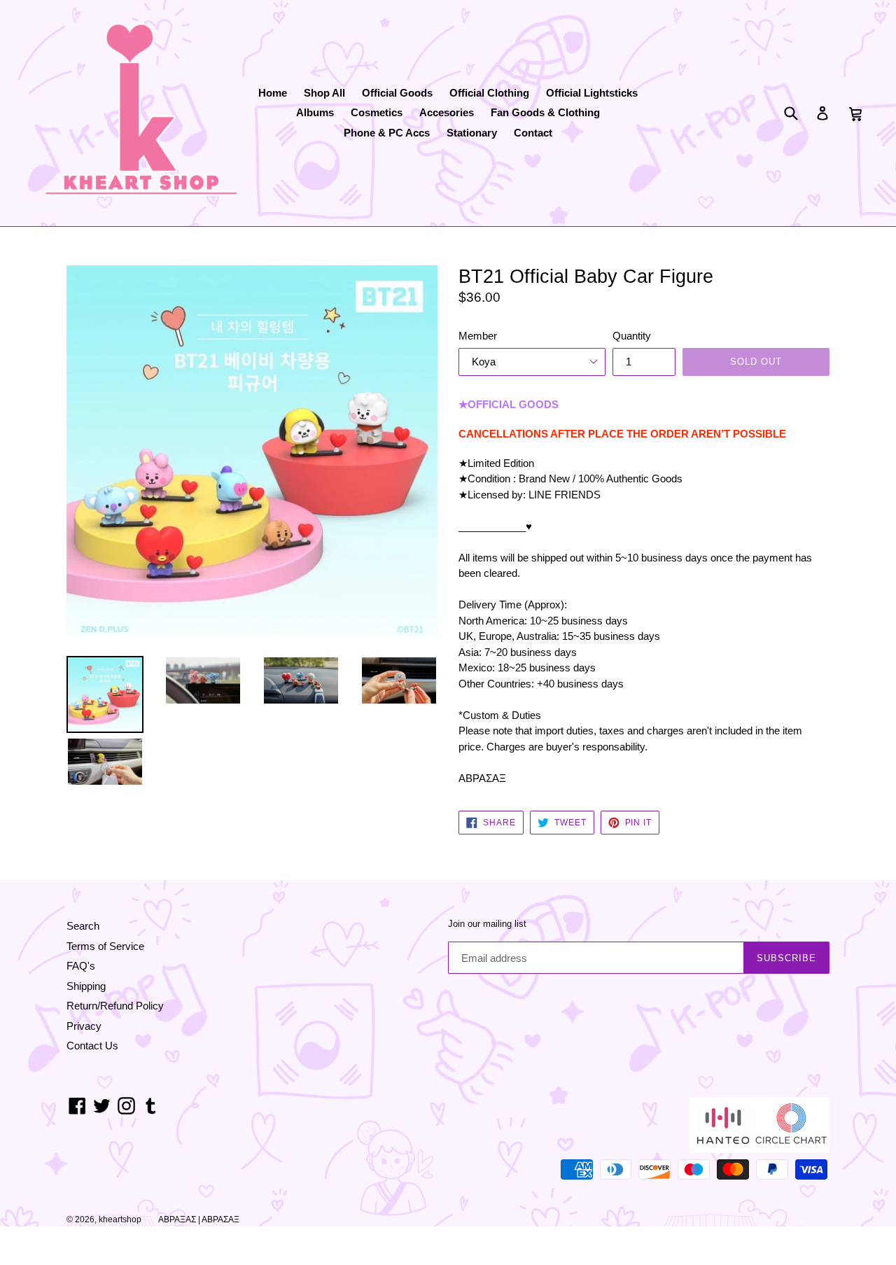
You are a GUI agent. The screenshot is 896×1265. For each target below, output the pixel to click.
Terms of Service (105, 946)
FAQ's (80, 966)
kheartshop (120, 1219)
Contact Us (92, 1045)
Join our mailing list (487, 923)
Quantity (631, 336)
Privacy (84, 1026)
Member (477, 336)
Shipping (86, 986)
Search (82, 926)
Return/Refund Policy (115, 1006)
